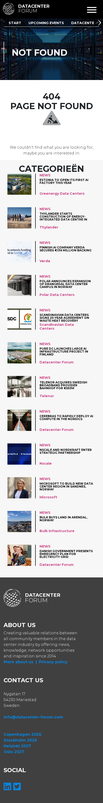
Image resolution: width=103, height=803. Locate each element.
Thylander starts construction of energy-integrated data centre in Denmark (63, 216)
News (45, 175)
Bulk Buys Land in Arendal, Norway (63, 519)
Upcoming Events (46, 23)
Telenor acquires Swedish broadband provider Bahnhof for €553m (63, 385)
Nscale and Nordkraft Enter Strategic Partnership (66, 451)
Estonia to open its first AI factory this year (64, 182)
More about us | (20, 662)
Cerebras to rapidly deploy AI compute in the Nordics (66, 418)
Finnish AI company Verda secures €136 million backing (66, 249)
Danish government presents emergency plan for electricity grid (66, 554)
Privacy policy (53, 662)
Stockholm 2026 (20, 740)
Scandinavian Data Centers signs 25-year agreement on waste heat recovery (64, 318)
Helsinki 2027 (17, 746)
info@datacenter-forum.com (33, 717)
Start (15, 23)
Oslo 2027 (14, 751)
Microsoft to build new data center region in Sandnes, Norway (66, 486)
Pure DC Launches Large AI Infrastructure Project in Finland (64, 351)
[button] (100, 23)
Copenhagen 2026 (22, 734)
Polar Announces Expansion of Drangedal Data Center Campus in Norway (65, 284)
